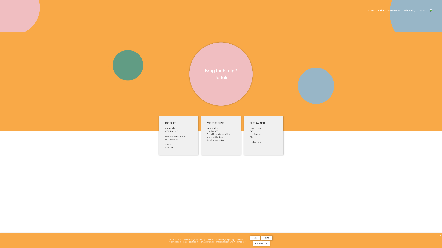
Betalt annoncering (215, 140)
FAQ (251, 131)
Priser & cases (394, 10)
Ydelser (381, 10)
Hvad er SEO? (213, 131)
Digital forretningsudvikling (218, 134)
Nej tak (267, 238)
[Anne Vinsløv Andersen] (10, 10)
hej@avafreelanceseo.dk (175, 136)
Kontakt (422, 10)
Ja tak (221, 77)
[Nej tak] (440, 235)
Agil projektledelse (215, 137)
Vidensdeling (409, 10)
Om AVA (370, 10)
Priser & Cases (256, 128)
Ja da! (255, 238)
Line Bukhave (255, 134)
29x (251, 137)
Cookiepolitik (255, 142)
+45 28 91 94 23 (171, 139)
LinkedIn (168, 144)
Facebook (169, 147)
